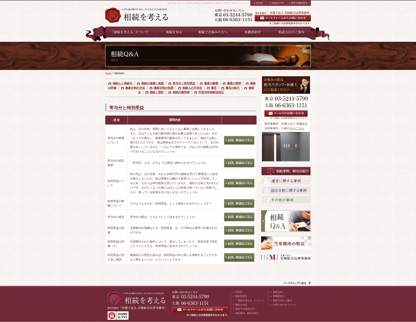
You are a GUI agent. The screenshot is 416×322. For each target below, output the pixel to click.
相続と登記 (157, 92)
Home (108, 73)
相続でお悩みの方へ (246, 308)
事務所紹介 (279, 296)
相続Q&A (278, 292)
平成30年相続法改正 (211, 92)
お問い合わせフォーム (285, 304)
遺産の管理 (234, 83)
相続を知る (241, 304)
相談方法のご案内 (282, 300)
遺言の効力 (233, 87)
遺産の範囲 (211, 83)
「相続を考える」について (249, 300)
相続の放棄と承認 (152, 83)
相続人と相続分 (122, 83)
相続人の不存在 (192, 87)
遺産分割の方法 (135, 87)
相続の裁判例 (181, 92)
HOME (238, 292)
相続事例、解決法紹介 (247, 313)
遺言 (214, 87)
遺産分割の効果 (164, 87)
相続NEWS (241, 296)
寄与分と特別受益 (184, 83)
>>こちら (298, 128)
